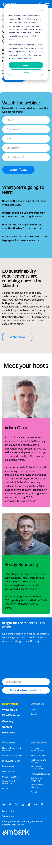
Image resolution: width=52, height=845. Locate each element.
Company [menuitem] (8, 721)
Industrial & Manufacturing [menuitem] (37, 767)
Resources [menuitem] (8, 732)
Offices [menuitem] (33, 710)
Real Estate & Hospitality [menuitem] (37, 779)
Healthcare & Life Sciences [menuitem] (38, 761)
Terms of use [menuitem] (8, 816)
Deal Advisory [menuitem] (8, 766)
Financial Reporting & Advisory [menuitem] (11, 749)
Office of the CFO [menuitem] (10, 777)
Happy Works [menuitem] (10, 704)
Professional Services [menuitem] (40, 774)
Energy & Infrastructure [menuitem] (37, 749)
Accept (26, 65)
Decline (26, 72)
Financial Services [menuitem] (38, 756)
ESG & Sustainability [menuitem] (11, 761)
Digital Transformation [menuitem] (12, 756)
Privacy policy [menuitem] (8, 811)
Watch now (17, 337)
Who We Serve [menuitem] (11, 715)
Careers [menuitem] (7, 727)
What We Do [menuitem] (9, 709)
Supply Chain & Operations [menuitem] (8, 782)
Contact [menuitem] (34, 714)
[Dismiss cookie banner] (42, 10)
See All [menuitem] (5, 789)
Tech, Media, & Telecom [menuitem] (37, 786)
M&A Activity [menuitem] (8, 772)
